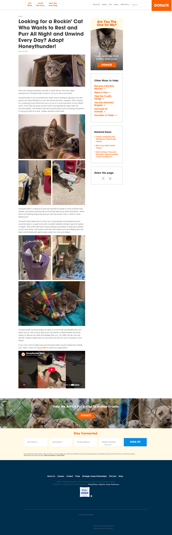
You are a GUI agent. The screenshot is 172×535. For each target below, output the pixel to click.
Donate (161, 5)
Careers (60, 476)
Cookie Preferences (112, 484)
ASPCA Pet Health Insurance (103, 521)
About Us (96, 4)
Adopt (104, 4)
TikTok (96, 502)
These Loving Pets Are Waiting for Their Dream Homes (106, 139)
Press (77, 476)
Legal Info (101, 484)
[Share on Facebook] (103, 178)
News (116, 4)
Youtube (86, 502)
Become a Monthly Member (104, 87)
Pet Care (112, 476)
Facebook (75, 502)
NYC (110, 4)
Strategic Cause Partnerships (94, 476)
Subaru (69, 521)
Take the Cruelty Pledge (102, 97)
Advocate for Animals (101, 110)
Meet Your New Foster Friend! (105, 146)
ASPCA (86, 469)
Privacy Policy (60, 455)
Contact (69, 476)
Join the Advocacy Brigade (104, 104)
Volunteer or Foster (104, 115)
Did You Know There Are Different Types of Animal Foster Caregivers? (107, 154)
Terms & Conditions (50, 455)
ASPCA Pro (125, 4)
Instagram (91, 502)
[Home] (12, 5)
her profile (41, 347)
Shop (121, 476)
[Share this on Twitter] (110, 178)
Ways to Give (101, 92)
